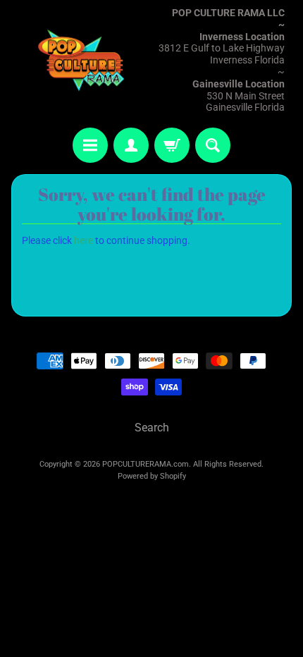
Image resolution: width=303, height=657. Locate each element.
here (83, 240)
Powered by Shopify (152, 476)
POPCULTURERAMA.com (145, 464)
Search (152, 427)
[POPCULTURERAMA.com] (81, 60)
